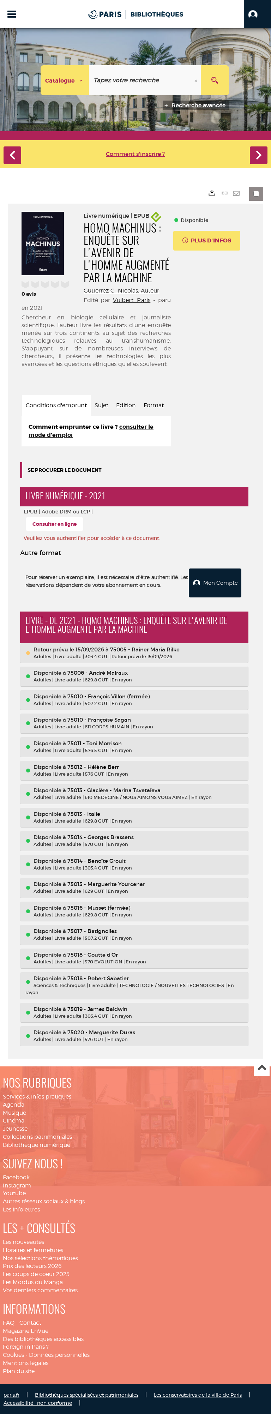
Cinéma (13, 1120)
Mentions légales (25, 1363)
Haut (262, 1068)
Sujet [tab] (101, 405)
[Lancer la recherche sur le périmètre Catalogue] (215, 80)
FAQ (8, 1322)
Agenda (13, 1104)
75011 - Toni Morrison (94, 743)
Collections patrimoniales (37, 1136)
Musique (14, 1112)
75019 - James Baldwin (97, 1009)
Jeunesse (15, 1128)
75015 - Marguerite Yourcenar (106, 884)
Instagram (17, 1185)
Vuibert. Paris (132, 300)
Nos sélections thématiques (40, 1258)
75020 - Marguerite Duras (101, 1032)
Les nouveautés (23, 1242)
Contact (30, 1322)
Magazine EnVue (25, 1331)
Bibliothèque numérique (36, 1145)
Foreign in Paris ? (26, 1346)
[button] (257, 14)
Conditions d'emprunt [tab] (56, 405)
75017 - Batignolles (92, 931)
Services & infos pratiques (37, 1096)
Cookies (13, 1355)
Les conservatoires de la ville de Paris (198, 1395)
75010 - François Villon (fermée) (108, 696)
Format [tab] (154, 405)
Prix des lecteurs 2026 (32, 1266)
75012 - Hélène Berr (93, 767)
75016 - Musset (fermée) (98, 907)
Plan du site (19, 1371)
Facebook (16, 1177)
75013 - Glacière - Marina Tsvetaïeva (114, 790)
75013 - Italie (83, 814)
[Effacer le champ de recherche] (196, 80)
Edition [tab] (126, 405)
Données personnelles (59, 1355)
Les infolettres (21, 1209)
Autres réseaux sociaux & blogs (44, 1201)
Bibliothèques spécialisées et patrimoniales (86, 1395)
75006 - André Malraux (97, 672)
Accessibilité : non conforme (38, 1403)
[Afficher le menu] (12, 14)
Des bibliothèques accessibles (43, 1339)
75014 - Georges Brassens (100, 837)
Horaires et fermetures (33, 1250)
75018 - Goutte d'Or (92, 954)
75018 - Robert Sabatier (98, 978)
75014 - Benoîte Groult (96, 861)
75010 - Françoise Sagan (99, 719)
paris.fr (11, 1395)
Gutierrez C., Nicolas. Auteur (121, 290)
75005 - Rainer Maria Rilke (145, 649)
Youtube (14, 1193)
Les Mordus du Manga (33, 1282)
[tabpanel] (96, 431)
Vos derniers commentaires (40, 1290)
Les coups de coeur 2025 (36, 1274)
